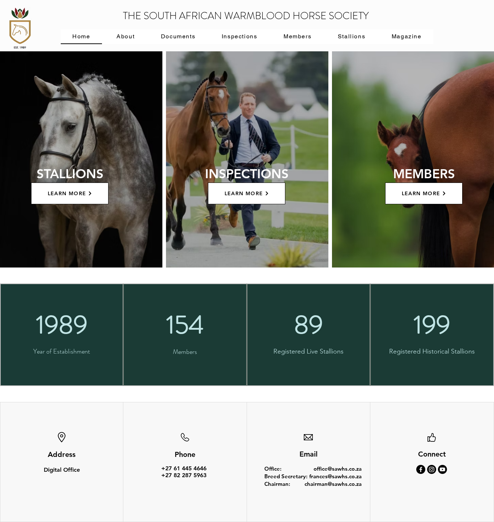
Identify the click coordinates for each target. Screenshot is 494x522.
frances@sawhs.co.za (335, 476)
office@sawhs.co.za (338, 468)
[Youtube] (442, 469)
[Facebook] (420, 469)
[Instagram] (431, 469)
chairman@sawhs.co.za (333, 483)
